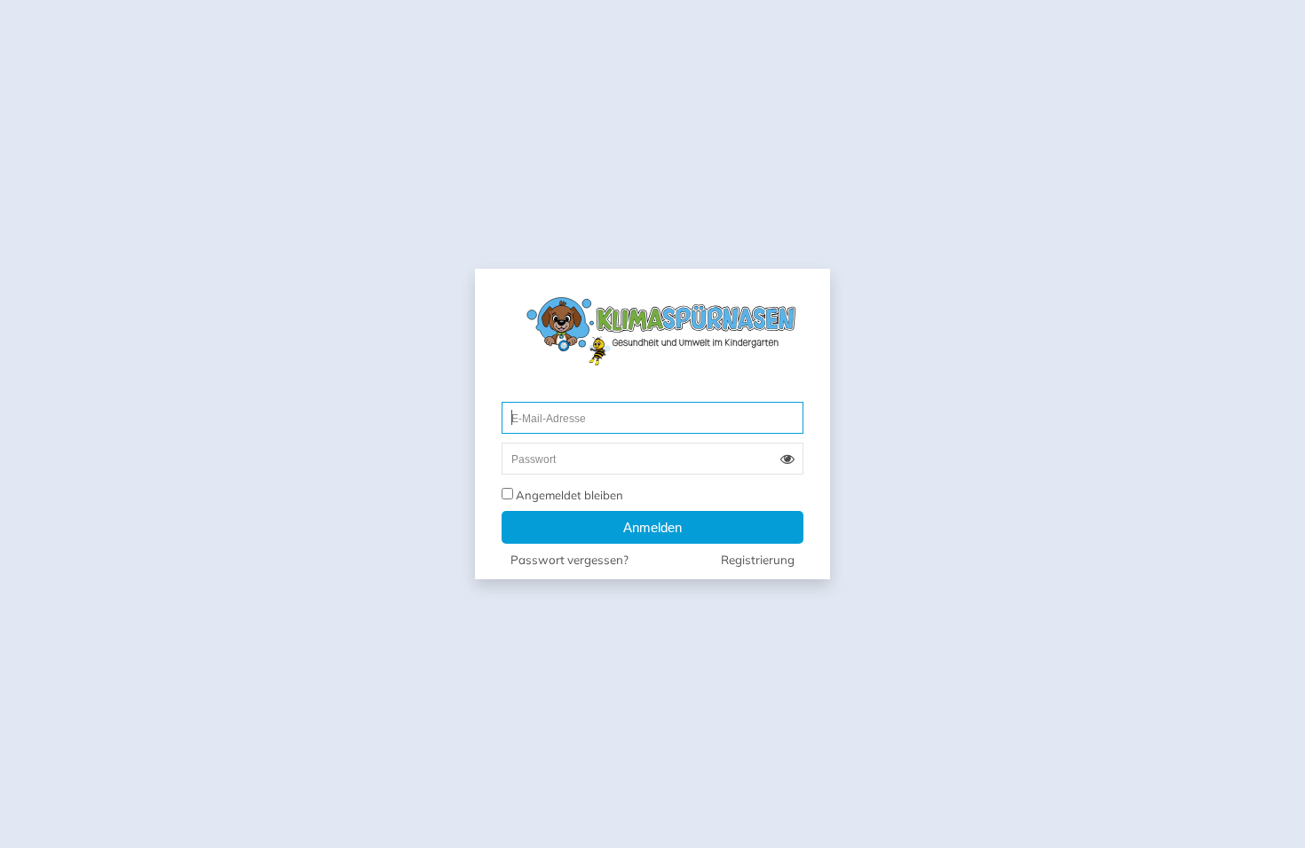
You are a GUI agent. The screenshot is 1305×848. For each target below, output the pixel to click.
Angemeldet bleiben (568, 495)
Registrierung (758, 560)
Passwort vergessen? (569, 560)
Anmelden (652, 527)
